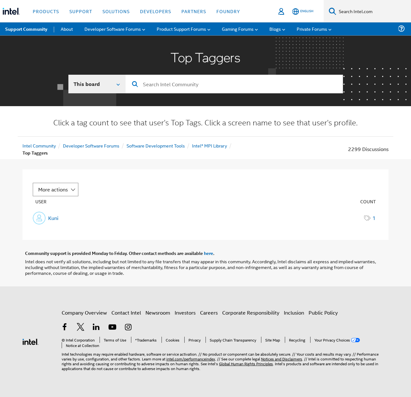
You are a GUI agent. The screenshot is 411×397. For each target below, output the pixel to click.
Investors (185, 312)
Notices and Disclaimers (281, 359)
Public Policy (323, 312)
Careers (209, 312)
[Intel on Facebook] (64, 327)
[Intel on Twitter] (80, 327)
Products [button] (46, 11)
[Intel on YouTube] (112, 327)
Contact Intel (126, 312)
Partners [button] (193, 11)
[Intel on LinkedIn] (96, 327)
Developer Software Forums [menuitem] (112, 28)
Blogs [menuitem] (275, 28)
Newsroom (157, 312)
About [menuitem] (67, 28)
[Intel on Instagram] (128, 327)
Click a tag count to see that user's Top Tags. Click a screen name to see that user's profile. (205, 123)
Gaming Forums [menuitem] (238, 28)
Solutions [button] (116, 11)
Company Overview (84, 312)
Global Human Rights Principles (246, 363)
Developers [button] (155, 11)
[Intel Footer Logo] (30, 341)
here (208, 253)
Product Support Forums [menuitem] (181, 28)
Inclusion (294, 312)
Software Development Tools (156, 145)
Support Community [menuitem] (26, 28)
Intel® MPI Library (209, 145)
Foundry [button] (228, 11)
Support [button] (80, 11)
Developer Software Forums (91, 145)
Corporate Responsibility (250, 312)
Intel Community (39, 145)
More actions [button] (53, 189)
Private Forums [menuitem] (312, 28)
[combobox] (234, 84)
